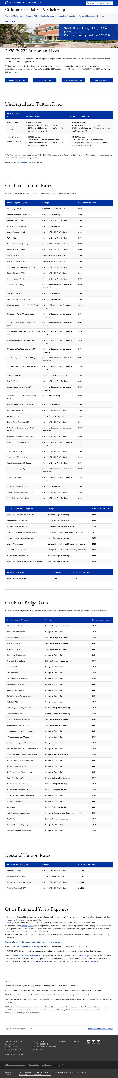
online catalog (92, 961)
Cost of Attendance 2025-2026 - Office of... (71, 1072)
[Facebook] (88, 1042)
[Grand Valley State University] (23, 4)
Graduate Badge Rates (73, 80)
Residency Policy (20, 162)
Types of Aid (31, 16)
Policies (100, 16)
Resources (9, 21)
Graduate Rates (45, 80)
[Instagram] (93, 1042)
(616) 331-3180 (38, 1044)
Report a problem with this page (100, 1029)
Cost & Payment (48, 16)
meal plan (20, 920)
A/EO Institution (15, 1065)
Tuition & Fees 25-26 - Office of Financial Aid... (36, 1072)
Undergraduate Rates (16, 80)
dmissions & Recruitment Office (28, 956)
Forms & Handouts (87, 16)
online (40, 961)
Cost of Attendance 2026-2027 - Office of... (35, 1075)
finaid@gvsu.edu (85, 35)
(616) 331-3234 (38, 1041)
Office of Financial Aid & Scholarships (35, 9)
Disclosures (46, 1065)
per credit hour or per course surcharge (23, 946)
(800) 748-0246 (38, 1046)
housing (10, 920)
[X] (98, 1042)
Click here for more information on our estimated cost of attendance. (32, 942)
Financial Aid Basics (13, 16)
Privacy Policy (34, 1065)
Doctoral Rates (101, 80)
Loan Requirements (67, 16)
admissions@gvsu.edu (85, 956)
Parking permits (27, 926)
